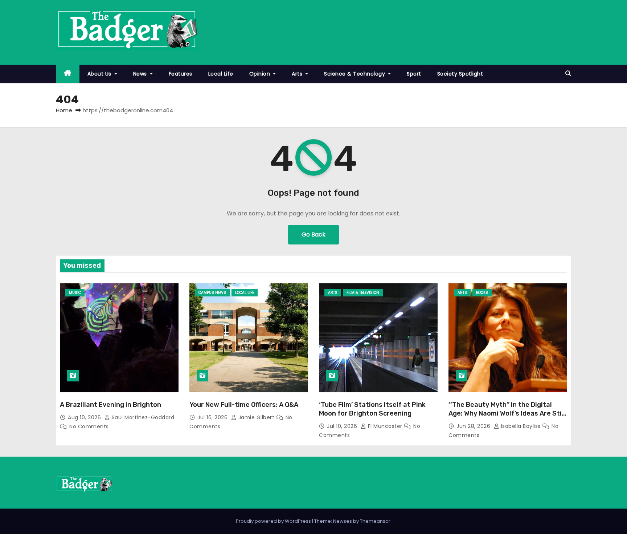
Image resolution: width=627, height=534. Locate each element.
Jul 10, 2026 (343, 426)
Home (64, 110)
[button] (568, 73)
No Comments (89, 426)
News (141, 73)
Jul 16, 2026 (213, 417)
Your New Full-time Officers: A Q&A (243, 405)
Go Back (313, 234)
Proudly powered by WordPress (274, 521)
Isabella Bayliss (520, 426)
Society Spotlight (460, 73)
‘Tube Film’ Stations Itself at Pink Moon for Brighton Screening (372, 409)
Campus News (212, 292)
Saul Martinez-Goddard (142, 417)
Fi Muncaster (385, 426)
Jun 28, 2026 (474, 426)
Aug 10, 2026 (85, 417)
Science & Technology (355, 73)
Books (482, 292)
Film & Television (363, 292)
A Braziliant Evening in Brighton (110, 405)
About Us (100, 73)
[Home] (67, 74)
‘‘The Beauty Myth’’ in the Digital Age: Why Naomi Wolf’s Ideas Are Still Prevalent (506, 413)
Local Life (220, 73)
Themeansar (375, 521)
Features (180, 73)
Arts (298, 73)
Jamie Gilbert (256, 417)
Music (75, 292)
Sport (414, 73)
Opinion (260, 73)
